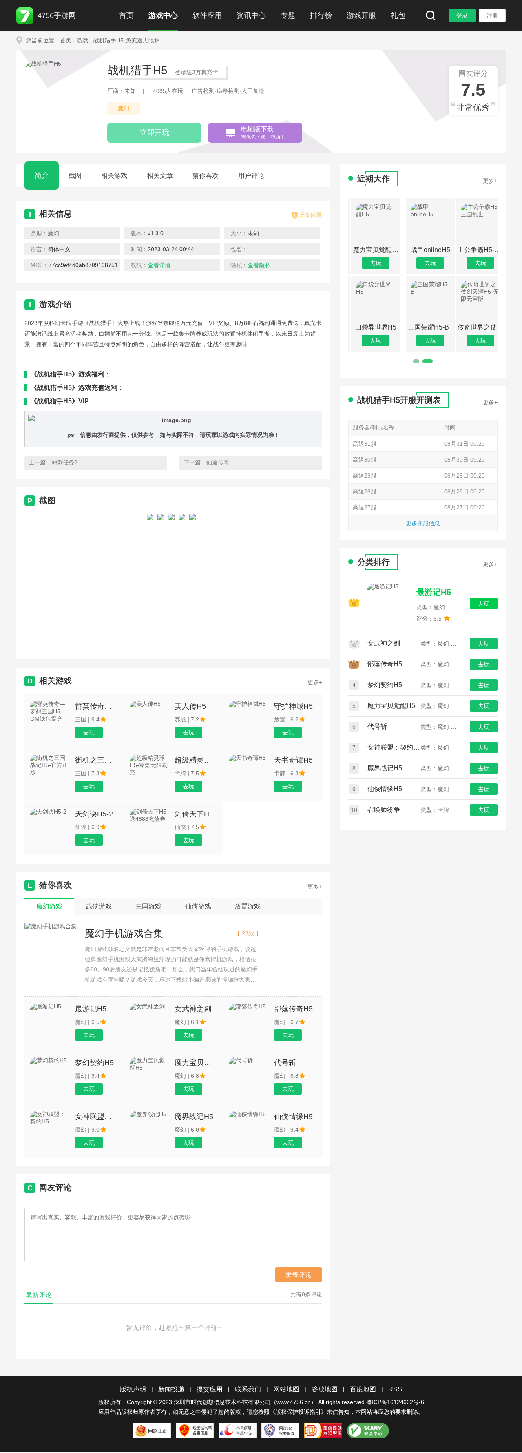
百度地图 (363, 1389)
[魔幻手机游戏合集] (50, 926)
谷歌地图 (325, 1389)
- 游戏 (80, 40)
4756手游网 (57, 15)
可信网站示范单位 (323, 1430)
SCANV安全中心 (368, 1430)
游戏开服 (361, 15)
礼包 (398, 15)
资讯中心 (251, 15)
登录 (462, 15)
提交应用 (210, 1389)
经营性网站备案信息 (195, 1430)
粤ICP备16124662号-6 (395, 1402)
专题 (288, 15)
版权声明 (133, 1389)
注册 (492, 15)
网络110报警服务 (280, 1430)
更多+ (314, 682)
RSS (395, 1389)
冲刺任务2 (64, 462)
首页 (126, 15)
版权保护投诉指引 (298, 1412)
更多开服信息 (423, 523)
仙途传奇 (217, 462)
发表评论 (298, 1274)
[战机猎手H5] (150, 579)
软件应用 (207, 15)
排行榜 (321, 15)
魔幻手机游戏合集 (124, 933)
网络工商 (152, 1430)
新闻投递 (171, 1389)
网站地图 (286, 1389)
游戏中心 (163, 15)
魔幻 (123, 108)
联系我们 (248, 1389)
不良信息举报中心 (238, 1430)
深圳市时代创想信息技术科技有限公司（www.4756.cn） (245, 1402)
